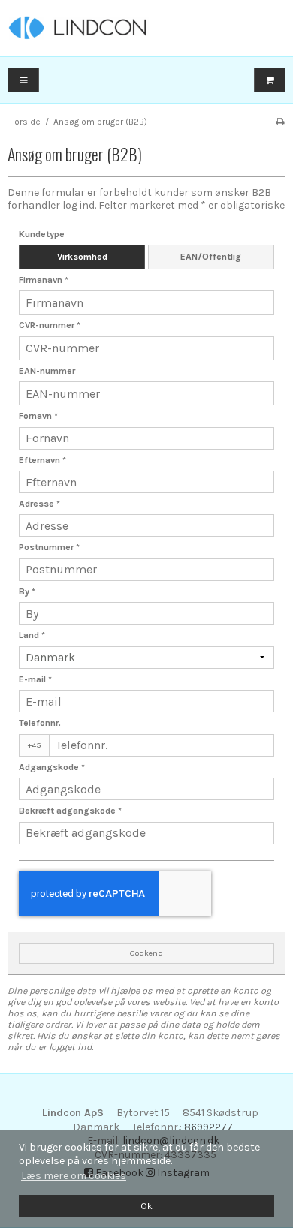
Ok (146, 1205)
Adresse (39, 503)
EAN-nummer (47, 371)
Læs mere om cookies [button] (73, 1175)
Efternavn (42, 460)
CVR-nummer (49, 325)
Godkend (146, 953)
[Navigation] (23, 80)
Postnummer (49, 547)
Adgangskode (52, 767)
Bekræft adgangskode (70, 810)
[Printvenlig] (279, 121)
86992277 (208, 1127)
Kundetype (42, 234)
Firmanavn (43, 280)
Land (32, 635)
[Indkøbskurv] (269, 80)
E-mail (35, 679)
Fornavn (38, 416)
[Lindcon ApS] (146, 28)
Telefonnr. (40, 723)
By (27, 591)
